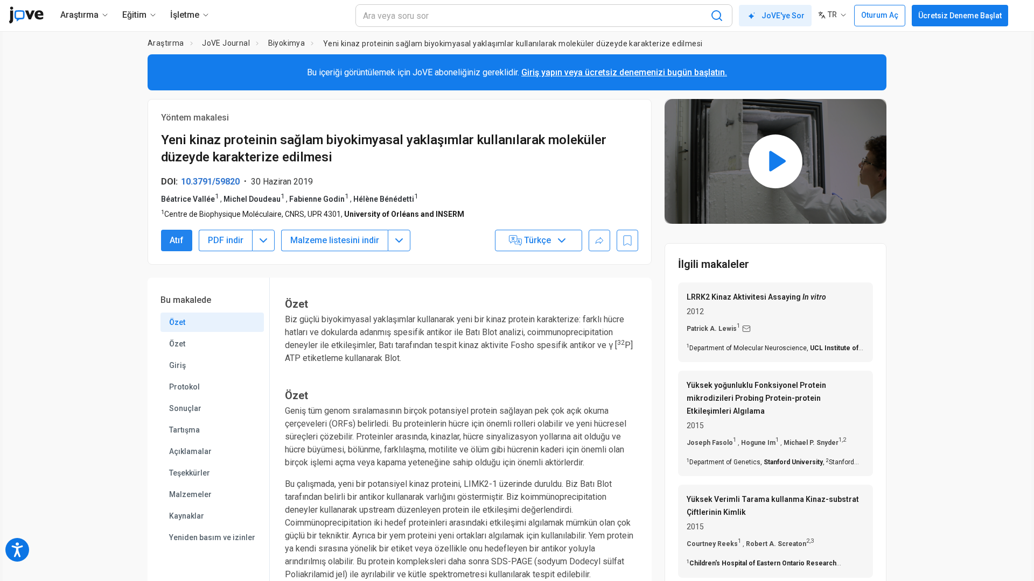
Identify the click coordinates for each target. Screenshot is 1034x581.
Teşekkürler (189, 473)
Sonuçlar (185, 408)
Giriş (177, 365)
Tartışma (184, 430)
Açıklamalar (190, 451)
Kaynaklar (186, 516)
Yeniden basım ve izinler (212, 537)
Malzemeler (190, 494)
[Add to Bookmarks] (627, 240)
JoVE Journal (226, 43)
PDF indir (225, 240)
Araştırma (166, 43)
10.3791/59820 (210, 181)
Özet (177, 322)
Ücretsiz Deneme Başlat (960, 15)
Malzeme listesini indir (334, 240)
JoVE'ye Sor (783, 15)
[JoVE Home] (26, 15)
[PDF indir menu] (263, 240)
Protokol (184, 386)
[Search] (717, 15)
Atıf (177, 240)
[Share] (599, 240)
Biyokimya (286, 43)
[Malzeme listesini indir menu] (399, 240)
